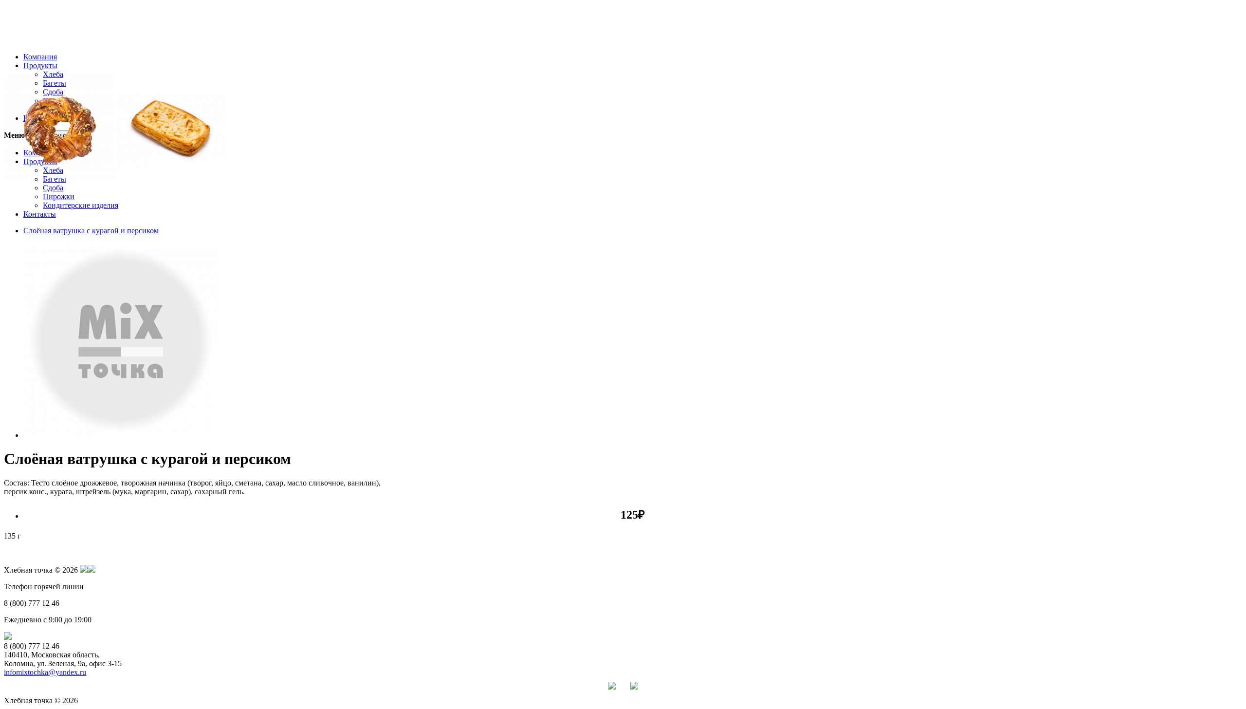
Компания (40, 57)
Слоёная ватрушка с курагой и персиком (91, 230)
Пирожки (58, 196)
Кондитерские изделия (80, 205)
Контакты (39, 214)
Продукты (40, 65)
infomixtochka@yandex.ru (45, 672)
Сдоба (53, 188)
